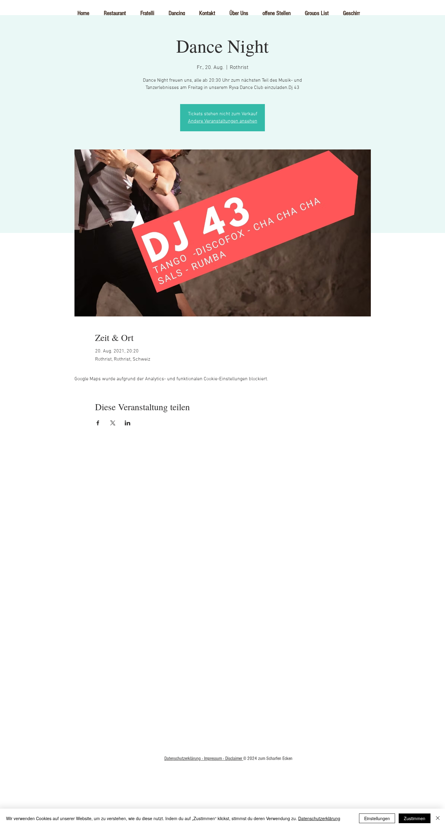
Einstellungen (377, 818)
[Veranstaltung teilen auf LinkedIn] (127, 423)
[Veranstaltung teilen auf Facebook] (98, 423)
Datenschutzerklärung (319, 818)
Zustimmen (414, 818)
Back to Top (222, 637)
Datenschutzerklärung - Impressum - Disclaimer (203, 758)
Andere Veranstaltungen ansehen (222, 121)
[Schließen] (437, 818)
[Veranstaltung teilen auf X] (113, 423)
